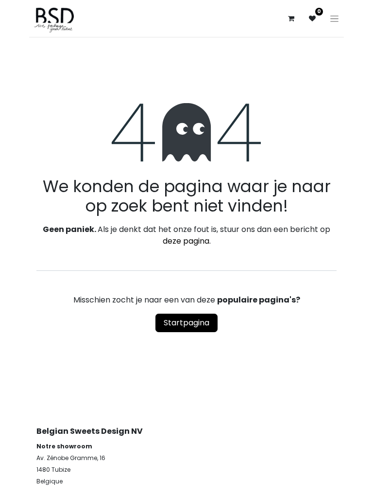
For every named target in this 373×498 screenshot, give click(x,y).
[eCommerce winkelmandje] (291, 18)
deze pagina (186, 241)
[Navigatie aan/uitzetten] (334, 18)
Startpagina (186, 322)
